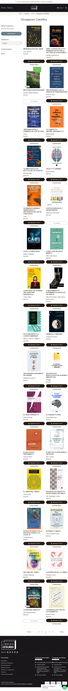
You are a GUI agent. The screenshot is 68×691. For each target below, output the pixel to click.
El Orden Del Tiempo (31, 491)
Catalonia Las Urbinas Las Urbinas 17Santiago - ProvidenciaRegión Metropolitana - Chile (60, 669)
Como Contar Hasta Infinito (54, 252)
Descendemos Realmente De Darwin (33, 374)
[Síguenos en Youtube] (15, 652)
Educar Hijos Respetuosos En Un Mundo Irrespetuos (56, 375)
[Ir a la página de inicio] (34, 8)
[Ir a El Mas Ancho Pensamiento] (34, 439)
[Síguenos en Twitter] (12, 652)
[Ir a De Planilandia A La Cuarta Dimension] (34, 321)
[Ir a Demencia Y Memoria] (56, 321)
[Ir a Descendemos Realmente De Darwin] (34, 361)
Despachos (4, 661)
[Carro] (66, 8)
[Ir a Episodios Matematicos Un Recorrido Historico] (56, 479)
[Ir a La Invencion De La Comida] (56, 559)
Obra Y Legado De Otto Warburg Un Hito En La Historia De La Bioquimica (56, 50)
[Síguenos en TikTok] (17, 652)
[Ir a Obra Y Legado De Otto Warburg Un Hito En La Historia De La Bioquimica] (56, 36)
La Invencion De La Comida (56, 572)
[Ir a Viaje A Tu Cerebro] (56, 156)
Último (62, 632)
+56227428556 (41, 664)
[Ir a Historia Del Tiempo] (34, 559)
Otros (32, 13)
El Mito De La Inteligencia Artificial (56, 453)
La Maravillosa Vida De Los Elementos (55, 610)
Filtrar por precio (6, 49)
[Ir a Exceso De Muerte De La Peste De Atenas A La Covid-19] (34, 518)
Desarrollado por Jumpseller (25, 684)
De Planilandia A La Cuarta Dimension (31, 335)
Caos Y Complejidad (31, 251)
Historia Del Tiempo (31, 572)
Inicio (20, 13)
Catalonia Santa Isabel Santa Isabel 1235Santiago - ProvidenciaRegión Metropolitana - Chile (43, 669)
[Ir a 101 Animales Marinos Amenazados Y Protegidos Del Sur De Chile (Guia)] (34, 195)
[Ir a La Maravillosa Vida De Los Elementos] (56, 597)
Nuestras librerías (5, 665)
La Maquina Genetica (31, 610)
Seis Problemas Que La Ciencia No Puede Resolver (56, 91)
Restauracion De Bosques (33, 90)
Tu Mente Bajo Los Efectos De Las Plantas (33, 169)
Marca (3, 53)
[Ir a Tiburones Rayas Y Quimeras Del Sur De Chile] (34, 116)
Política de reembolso (7, 663)
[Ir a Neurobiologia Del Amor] (34, 36)
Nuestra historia (5, 667)
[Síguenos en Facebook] (10, 652)
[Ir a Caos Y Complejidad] (34, 238)
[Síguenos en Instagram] (7, 652)
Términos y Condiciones (7, 670)
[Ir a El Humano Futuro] (56, 402)
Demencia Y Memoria (54, 334)
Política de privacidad (7, 674)
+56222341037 (58, 664)
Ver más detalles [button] (41, 675)
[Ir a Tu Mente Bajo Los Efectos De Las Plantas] (34, 156)
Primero (29, 632)
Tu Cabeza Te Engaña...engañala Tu (55, 130)
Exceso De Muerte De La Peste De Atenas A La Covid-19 (32, 533)
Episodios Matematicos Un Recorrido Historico (55, 492)
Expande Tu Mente (53, 531)
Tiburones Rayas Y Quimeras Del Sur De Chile (33, 130)
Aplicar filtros (11, 33)
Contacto (3, 672)
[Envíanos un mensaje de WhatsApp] (65, 688)
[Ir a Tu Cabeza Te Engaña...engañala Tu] (56, 116)
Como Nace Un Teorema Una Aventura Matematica (32, 292)
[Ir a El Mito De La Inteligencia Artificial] (56, 439)
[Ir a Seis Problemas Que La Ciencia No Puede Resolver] (56, 77)
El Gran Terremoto (31, 415)
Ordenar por (5, 39)
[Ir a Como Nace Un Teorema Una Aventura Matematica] (34, 278)
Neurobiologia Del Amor (33, 49)
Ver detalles (34, 101)
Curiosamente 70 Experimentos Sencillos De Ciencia (55, 292)
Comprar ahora (34, 64)
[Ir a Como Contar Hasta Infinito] (56, 238)
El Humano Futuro (53, 415)
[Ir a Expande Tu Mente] (56, 518)
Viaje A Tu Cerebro (53, 169)
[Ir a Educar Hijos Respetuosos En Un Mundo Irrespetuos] (56, 361)
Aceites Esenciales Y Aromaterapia (54, 209)
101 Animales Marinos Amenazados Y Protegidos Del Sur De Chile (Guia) (32, 211)
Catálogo (26, 13)
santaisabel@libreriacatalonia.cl (45, 662)
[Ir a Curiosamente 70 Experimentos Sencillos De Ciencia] (56, 278)
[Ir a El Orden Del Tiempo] (34, 479)
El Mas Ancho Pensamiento (28, 453)
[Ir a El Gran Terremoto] (34, 402)
